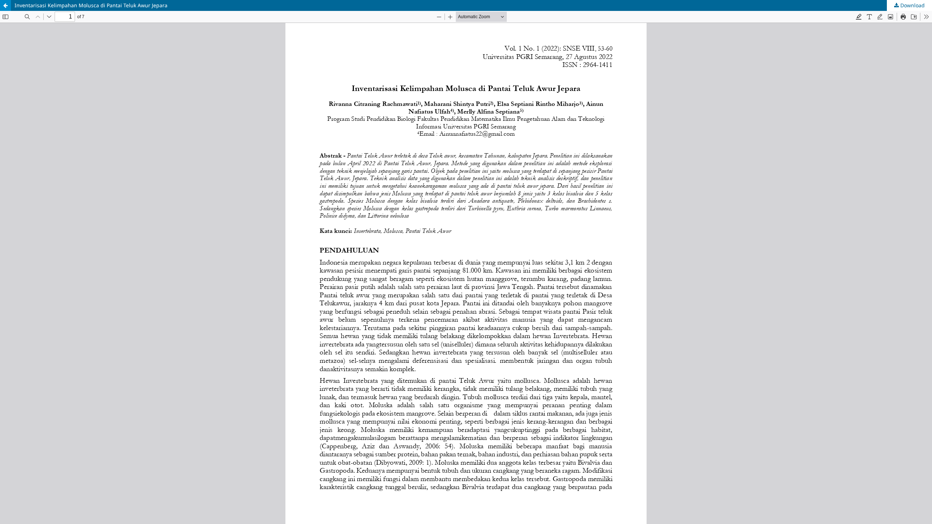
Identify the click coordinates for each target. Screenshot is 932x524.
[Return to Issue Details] (5, 5)
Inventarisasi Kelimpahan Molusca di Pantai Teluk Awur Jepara (91, 5)
